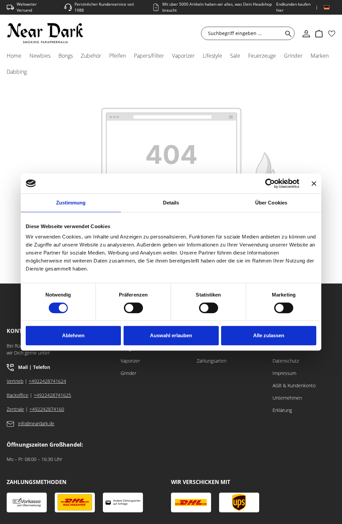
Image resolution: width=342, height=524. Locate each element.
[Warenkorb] (319, 33)
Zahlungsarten (211, 361)
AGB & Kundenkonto (294, 385)
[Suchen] (287, 33)
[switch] (133, 308)
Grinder (128, 373)
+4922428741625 (52, 395)
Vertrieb (15, 381)
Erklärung (282, 410)
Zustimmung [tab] (71, 202)
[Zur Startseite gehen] (45, 33)
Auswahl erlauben (171, 335)
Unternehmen (287, 398)
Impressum (284, 373)
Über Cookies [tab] (271, 202)
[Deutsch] (326, 7)
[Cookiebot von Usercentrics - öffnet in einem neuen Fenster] (270, 183)
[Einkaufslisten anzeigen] (331, 33)
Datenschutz (286, 361)
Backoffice (17, 395)
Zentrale (15, 409)
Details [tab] (171, 202)
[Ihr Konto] (306, 33)
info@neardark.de (36, 423)
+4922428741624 (47, 381)
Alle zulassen (268, 335)
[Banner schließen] (314, 183)
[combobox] (243, 33)
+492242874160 (46, 409)
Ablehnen (73, 335)
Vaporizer (130, 361)
